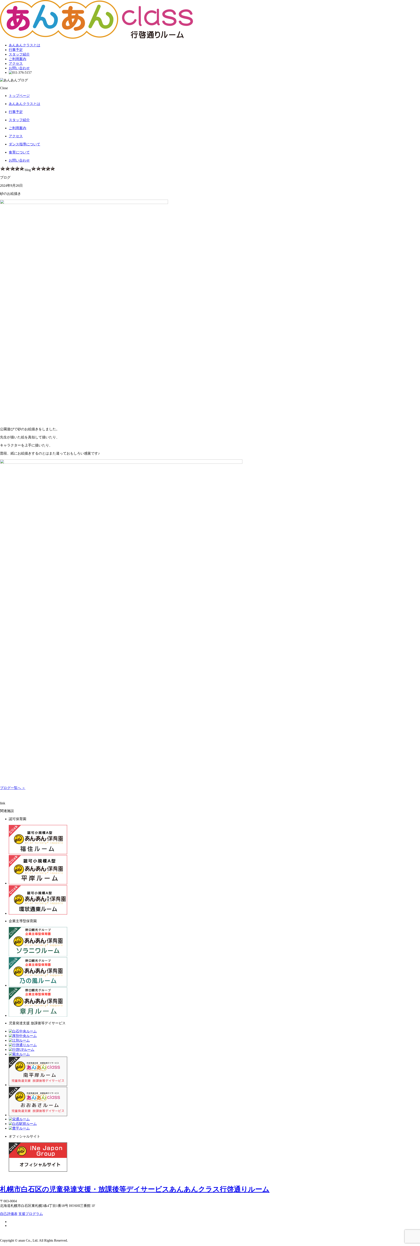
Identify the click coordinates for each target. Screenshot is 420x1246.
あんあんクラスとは (24, 45)
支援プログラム (30, 1214)
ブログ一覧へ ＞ (12, 788)
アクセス (16, 63)
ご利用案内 (17, 59)
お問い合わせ (19, 68)
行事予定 (16, 50)
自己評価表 (9, 1214)
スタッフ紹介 (19, 54)
